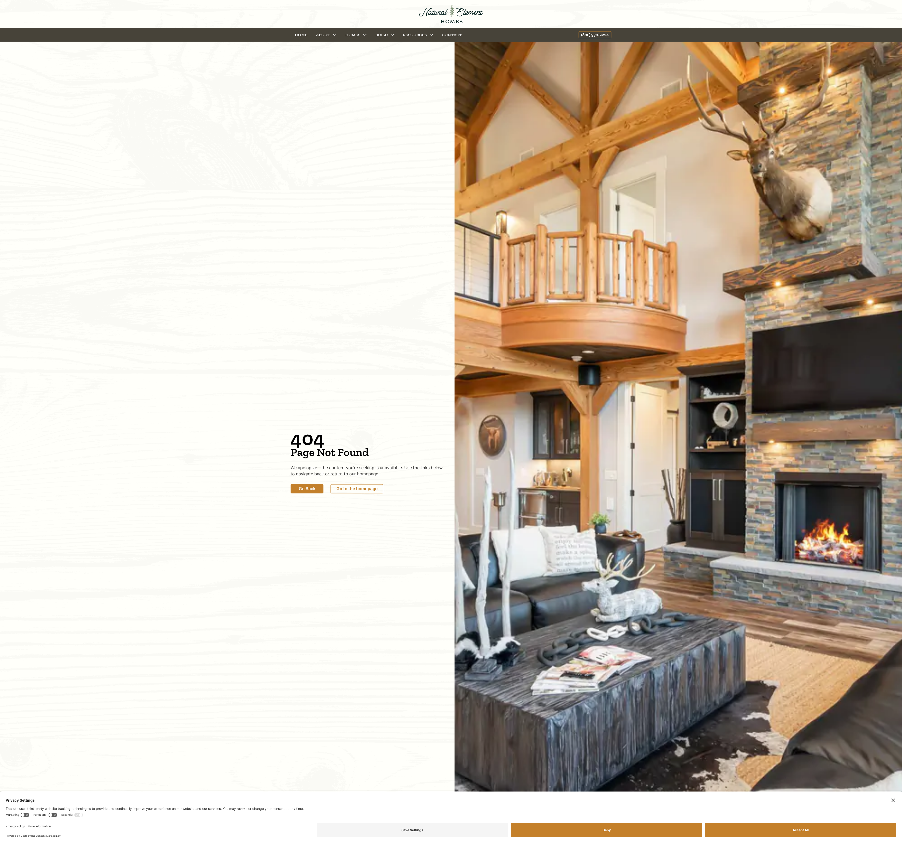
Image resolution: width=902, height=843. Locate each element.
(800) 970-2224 (595, 34)
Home (301, 34)
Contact (452, 34)
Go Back (307, 488)
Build (381, 34)
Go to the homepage (357, 488)
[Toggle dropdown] (335, 35)
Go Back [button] (39, 34)
